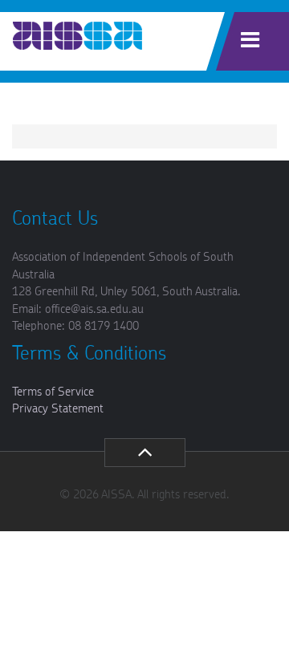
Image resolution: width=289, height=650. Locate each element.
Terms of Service (53, 392)
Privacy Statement (58, 409)
